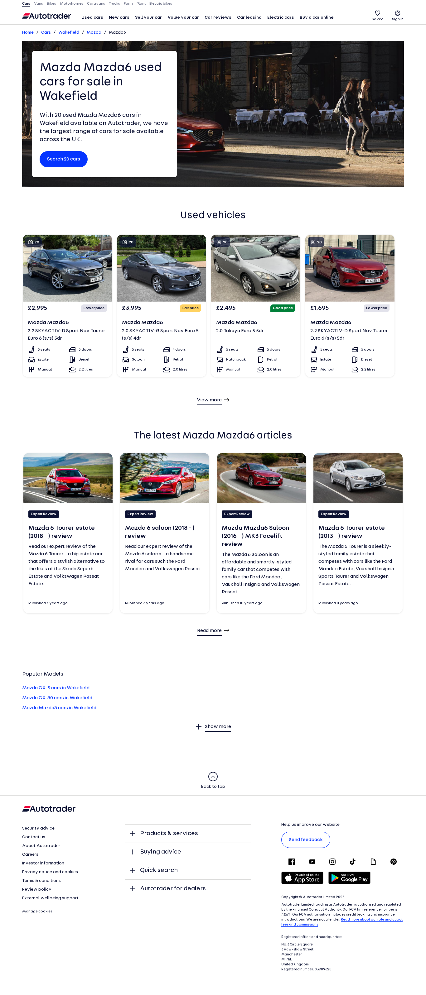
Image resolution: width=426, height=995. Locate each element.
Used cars (92, 17)
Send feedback (306, 839)
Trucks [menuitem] (114, 4)
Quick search (159, 870)
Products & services (169, 833)
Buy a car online (317, 17)
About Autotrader (41, 846)
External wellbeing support (50, 898)
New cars (119, 17)
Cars (46, 32)
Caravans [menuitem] (96, 4)
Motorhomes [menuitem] (71, 4)
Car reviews (218, 17)
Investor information (43, 863)
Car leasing (249, 17)
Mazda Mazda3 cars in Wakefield (59, 708)
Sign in (398, 19)
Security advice (38, 828)
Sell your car (148, 17)
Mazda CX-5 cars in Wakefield (56, 688)
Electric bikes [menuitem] (160, 4)
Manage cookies (37, 911)
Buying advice (160, 852)
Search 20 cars (63, 159)
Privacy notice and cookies (50, 872)
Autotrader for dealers (173, 889)
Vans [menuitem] (38, 4)
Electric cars (280, 17)
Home (28, 32)
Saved (378, 19)
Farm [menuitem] (128, 4)
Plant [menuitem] (141, 4)
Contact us (33, 837)
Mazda (94, 32)
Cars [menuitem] (26, 4)
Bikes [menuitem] (51, 4)
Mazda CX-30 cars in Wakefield (57, 698)
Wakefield (68, 32)
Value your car (183, 17)
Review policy (36, 889)
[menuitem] (92, 18)
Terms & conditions (41, 880)
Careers (30, 854)
